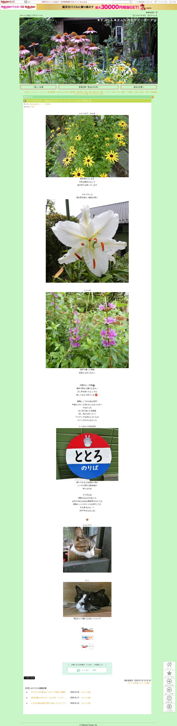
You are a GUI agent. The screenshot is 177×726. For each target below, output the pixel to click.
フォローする (169, 677)
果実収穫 (80, 92)
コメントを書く (144, 683)
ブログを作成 (162, 2)
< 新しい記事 (38, 87)
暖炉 (123, 92)
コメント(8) (85, 692)
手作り (147, 92)
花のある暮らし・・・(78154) (40, 104)
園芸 (29, 2)
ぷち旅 (136, 92)
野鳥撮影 (154, 92)
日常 (113, 92)
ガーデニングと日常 (96, 94)
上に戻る (169, 711)
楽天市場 (172, 2)
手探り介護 (88, 92)
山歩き (141, 92)
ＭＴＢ (118, 92)
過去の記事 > (139, 87)
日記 (28, 15)
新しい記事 (169, 694)
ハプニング (42, 92)
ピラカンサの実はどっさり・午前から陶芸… (49, 692)
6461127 (150, 12)
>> (143, 2)
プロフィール (37, 15)
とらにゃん (34, 92)
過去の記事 (169, 685)
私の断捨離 (51, 92)
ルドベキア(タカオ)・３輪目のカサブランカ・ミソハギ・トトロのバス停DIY (57, 101)
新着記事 (169, 702)
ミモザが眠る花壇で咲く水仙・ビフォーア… (49, 703)
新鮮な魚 (96, 92)
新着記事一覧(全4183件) (88, 87)
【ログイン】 (152, 15)
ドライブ (108, 92)
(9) (90, 101)
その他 (26, 92)
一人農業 (129, 92)
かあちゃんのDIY (62, 92)
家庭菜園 (72, 92)
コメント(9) (132, 683)
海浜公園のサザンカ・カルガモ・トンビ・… (49, 698)
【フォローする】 (139, 15)
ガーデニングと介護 (81, 94)
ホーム (22, 15)
